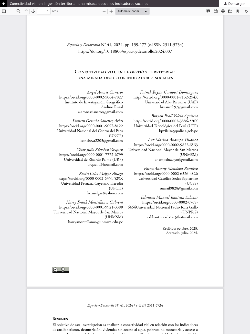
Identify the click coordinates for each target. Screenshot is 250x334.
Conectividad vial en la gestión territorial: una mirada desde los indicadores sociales (79, 3)
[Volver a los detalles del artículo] (3, 3)
